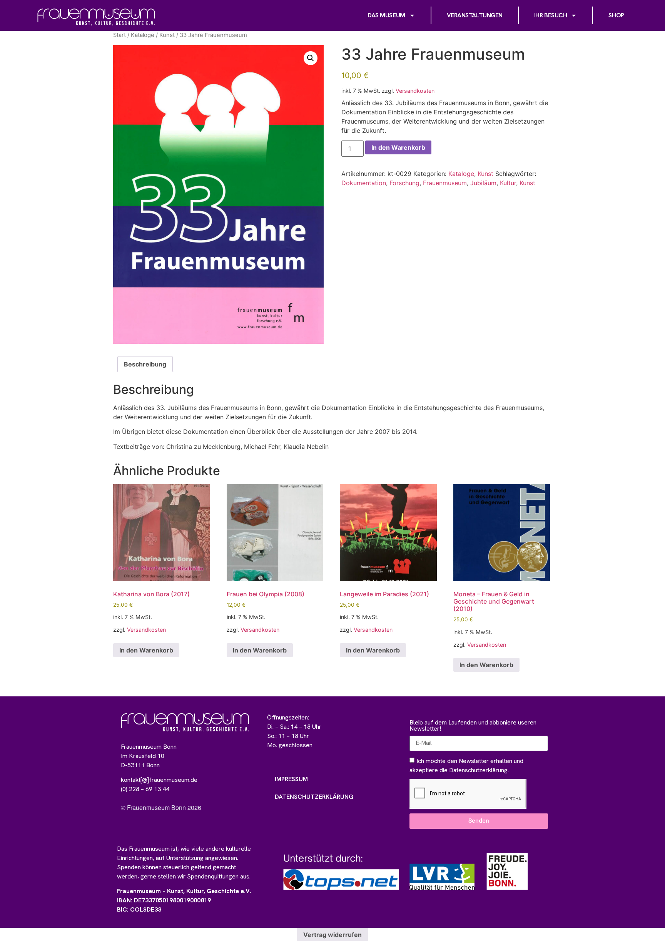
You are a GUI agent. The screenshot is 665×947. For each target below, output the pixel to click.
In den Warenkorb (398, 147)
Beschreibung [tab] (145, 364)
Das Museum (386, 15)
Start (119, 35)
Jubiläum (483, 183)
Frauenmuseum (445, 183)
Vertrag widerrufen (332, 935)
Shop (616, 15)
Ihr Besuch (550, 15)
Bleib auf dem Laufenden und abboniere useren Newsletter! (472, 726)
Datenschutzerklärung (314, 797)
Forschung (404, 183)
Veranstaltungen (475, 15)
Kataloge (142, 35)
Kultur (508, 183)
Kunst (167, 35)
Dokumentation (363, 183)
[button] (310, 58)
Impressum (291, 779)
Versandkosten (415, 90)
